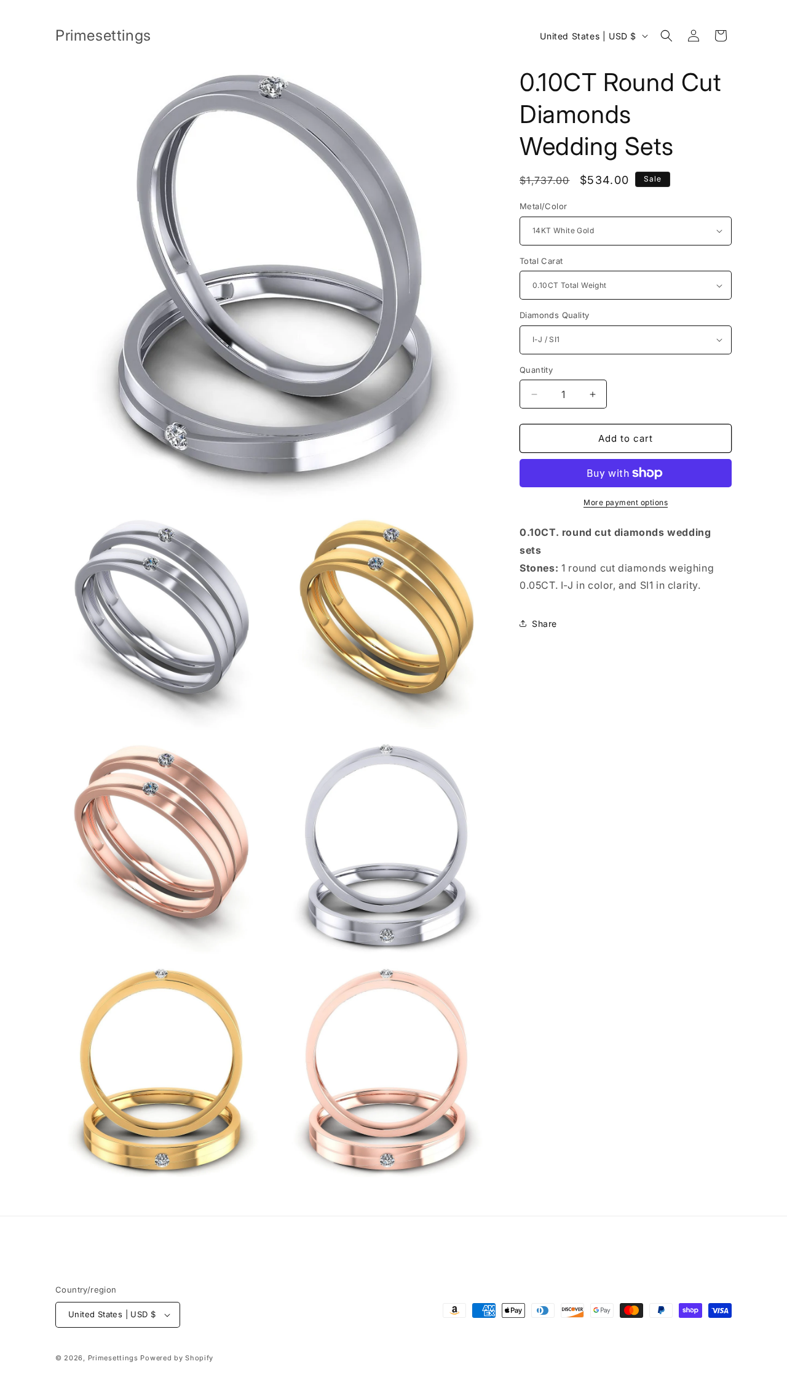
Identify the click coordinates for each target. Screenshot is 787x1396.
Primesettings (113, 1358)
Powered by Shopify (176, 1358)
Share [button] (544, 623)
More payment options (625, 502)
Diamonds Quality (554, 315)
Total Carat (541, 261)
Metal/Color (543, 206)
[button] (666, 35)
